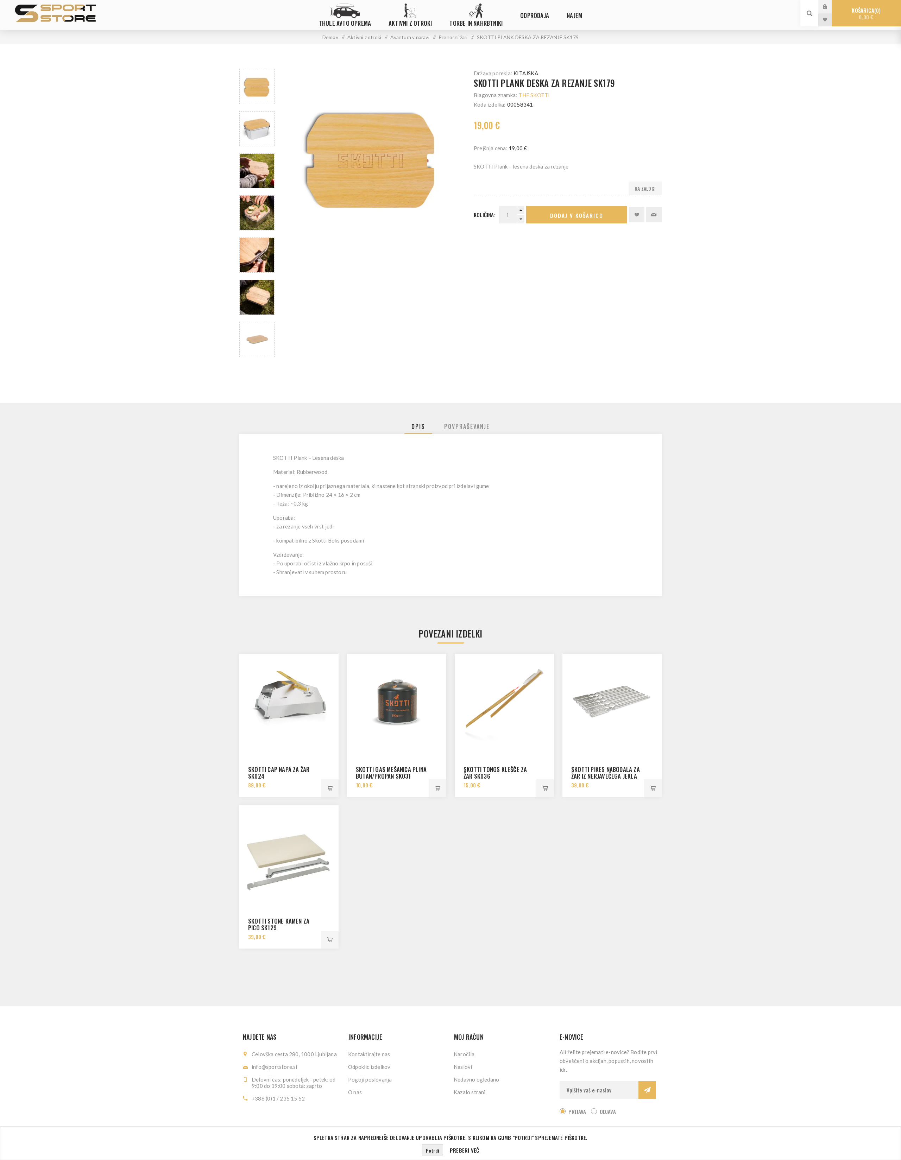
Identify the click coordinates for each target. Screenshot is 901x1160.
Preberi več (464, 1150)
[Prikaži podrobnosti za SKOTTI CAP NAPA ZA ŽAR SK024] (289, 703)
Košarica (865, 13)
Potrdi (432, 1150)
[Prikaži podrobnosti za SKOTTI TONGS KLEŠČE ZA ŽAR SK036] (504, 703)
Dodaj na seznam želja (636, 214)
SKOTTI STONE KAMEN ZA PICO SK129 (278, 924)
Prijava (830, 6)
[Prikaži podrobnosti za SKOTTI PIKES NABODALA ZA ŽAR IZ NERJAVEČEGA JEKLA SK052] (612, 703)
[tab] (418, 426)
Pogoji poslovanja (370, 1079)
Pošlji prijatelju (654, 214)
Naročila (464, 1054)
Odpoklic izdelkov (369, 1067)
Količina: (485, 214)
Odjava (608, 1111)
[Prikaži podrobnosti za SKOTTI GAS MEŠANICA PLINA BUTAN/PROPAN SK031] (396, 703)
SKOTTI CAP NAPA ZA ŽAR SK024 (278, 772)
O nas (355, 1092)
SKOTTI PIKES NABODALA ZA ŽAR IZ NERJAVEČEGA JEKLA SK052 (605, 776)
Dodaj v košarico (576, 215)
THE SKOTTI (534, 95)
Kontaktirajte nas (369, 1054)
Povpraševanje (467, 426)
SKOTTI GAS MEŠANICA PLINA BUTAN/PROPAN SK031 (391, 772)
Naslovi (463, 1067)
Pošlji (647, 1090)
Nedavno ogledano (476, 1079)
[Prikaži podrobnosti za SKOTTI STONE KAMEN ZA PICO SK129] (289, 855)
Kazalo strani (470, 1092)
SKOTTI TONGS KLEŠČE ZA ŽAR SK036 (495, 772)
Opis (418, 426)
